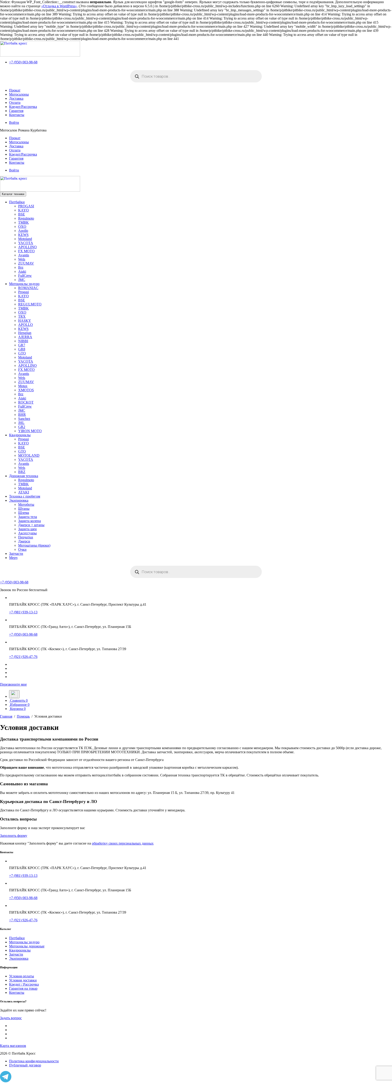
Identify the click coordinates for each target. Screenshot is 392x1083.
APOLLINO (27, 247)
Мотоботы (26, 504)
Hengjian (24, 333)
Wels (21, 259)
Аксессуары (27, 533)
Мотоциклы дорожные (26, 946)
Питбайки (17, 202)
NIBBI (23, 341)
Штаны (23, 509)
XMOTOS (26, 390)
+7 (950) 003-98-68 (23, 62)
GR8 (21, 349)
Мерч (13, 558)
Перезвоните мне (13, 684)
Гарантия (16, 111)
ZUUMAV (26, 263)
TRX (22, 316)
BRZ (21, 472)
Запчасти (16, 553)
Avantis (23, 255)
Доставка (16, 98)
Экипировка (18, 500)
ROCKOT (26, 402)
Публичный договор (25, 1065)
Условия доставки (23, 980)
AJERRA (25, 337)
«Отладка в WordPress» (59, 6)
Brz (20, 267)
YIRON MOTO (30, 431)
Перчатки (25, 537)
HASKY (24, 320)
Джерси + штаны (31, 525)
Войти (14, 122)
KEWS (23, 235)
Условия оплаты (21, 976)
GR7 (21, 345)
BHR (22, 414)
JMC (21, 280)
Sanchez (24, 419)
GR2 (21, 427)
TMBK (23, 222)
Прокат (14, 90)
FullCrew (25, 276)
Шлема (23, 513)
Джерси (24, 541)
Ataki (22, 271)
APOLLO (25, 325)
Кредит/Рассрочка (23, 107)
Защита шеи (27, 529)
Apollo (23, 231)
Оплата (14, 102)
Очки (22, 549)
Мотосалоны (19, 94)
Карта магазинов (13, 1046)
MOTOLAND (28, 455)
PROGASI (26, 206)
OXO (22, 226)
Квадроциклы (20, 435)
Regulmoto (26, 218)
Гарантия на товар (23, 988)
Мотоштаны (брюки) (34, 545)
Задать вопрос (11, 1018)
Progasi (23, 292)
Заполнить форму (13, 836)
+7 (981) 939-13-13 (23, 612)
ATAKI (23, 492)
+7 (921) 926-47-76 (23, 657)
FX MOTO (26, 251)
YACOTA (25, 243)
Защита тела (27, 517)
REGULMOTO (30, 304)
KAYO (23, 210)
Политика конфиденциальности (34, 1061)
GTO (22, 353)
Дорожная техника (23, 476)
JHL (21, 423)
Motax (22, 386)
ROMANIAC (28, 288)
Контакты (16, 115)
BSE (21, 214)
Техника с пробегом (24, 496)
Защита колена (29, 521)
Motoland (25, 239)
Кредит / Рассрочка (24, 984)
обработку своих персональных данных (123, 843)
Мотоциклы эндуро (24, 284)
